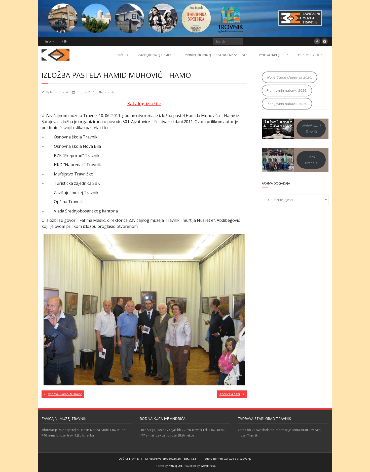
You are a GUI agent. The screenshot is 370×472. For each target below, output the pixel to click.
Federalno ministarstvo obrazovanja (227, 458)
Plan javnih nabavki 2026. (287, 90)
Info (48, 41)
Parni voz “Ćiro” (309, 55)
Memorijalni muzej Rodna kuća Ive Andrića (215, 55)
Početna (122, 55)
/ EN (64, 41)
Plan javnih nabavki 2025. (287, 103)
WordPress (208, 465)
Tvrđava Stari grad (271, 55)
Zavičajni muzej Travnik (154, 55)
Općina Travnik (129, 458)
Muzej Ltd (175, 465)
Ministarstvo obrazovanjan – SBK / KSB (170, 458)
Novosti (109, 92)
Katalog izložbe (144, 103)
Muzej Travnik (59, 92)
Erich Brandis (311, 160)
